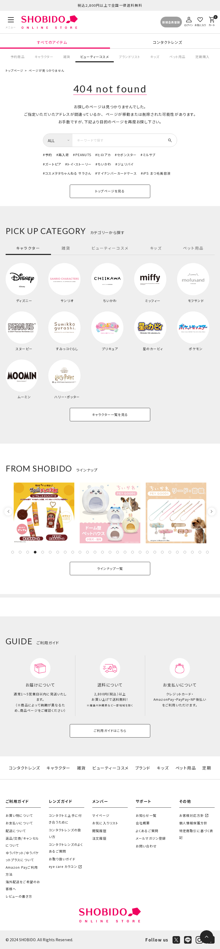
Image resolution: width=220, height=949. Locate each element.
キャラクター (44, 56)
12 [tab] (95, 552)
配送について (16, 830)
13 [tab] (102, 552)
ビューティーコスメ (94, 56)
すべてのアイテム (52, 42)
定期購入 (202, 56)
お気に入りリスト (105, 823)
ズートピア (53, 164)
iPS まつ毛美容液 (157, 173)
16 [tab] (125, 552)
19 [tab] (147, 552)
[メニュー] (11, 22)
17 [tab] (132, 552)
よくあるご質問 (147, 830)
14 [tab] (110, 552)
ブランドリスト (129, 56)
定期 (206, 768)
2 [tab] (20, 552)
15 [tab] (117, 552)
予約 (48, 154)
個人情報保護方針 (193, 823)
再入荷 (63, 154)
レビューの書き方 (19, 896)
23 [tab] (177, 552)
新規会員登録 (171, 22)
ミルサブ (149, 154)
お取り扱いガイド (62, 859)
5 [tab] (42, 552)
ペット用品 (177, 56)
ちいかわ (104, 164)
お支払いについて (19, 823)
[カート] (212, 21)
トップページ (15, 70)
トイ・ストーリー (79, 164)
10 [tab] (80, 552)
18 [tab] (140, 552)
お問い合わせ (146, 846)
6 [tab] (50, 552)
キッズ (155, 56)
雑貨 (66, 56)
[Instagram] (199, 940)
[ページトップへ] (206, 937)
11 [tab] (87, 552)
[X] (176, 940)
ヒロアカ (104, 154)
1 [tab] (12, 552)
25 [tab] (192, 552)
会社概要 (143, 823)
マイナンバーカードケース (117, 173)
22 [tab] (169, 552)
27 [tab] (207, 552)
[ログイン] (189, 21)
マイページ (100, 815)
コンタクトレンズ (167, 42)
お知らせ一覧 (146, 815)
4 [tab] (35, 552)
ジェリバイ (126, 164)
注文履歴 (99, 838)
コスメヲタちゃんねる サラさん (68, 173)
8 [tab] (65, 552)
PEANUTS (83, 154)
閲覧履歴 (99, 830)
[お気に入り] (200, 21)
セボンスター (127, 154)
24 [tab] (185, 552)
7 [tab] (57, 552)
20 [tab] (154, 552)
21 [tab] (162, 552)
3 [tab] (27, 552)
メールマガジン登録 (151, 838)
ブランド (143, 768)
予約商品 (17, 56)
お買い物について (19, 815)
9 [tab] (72, 552)
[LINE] (188, 940)
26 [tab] (200, 552)
